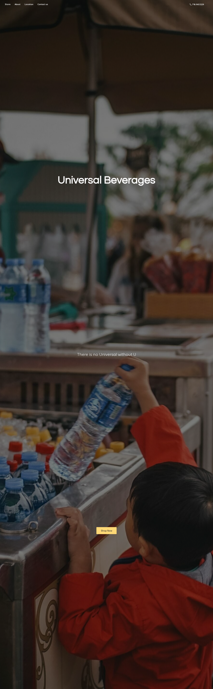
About (17, 4)
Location (29, 4)
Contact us (42, 4)
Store (7, 4)
